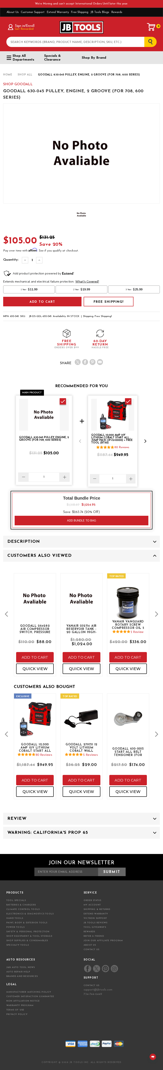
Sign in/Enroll (24, 26)
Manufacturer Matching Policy (28, 992)
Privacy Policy (17, 1014)
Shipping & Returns (97, 909)
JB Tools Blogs (99, 12)
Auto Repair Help (18, 972)
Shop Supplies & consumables (27, 940)
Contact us (91, 985)
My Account (92, 905)
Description (23, 542)
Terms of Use (15, 1010)
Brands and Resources (22, 976)
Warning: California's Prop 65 (47, 833)
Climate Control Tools (23, 909)
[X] (78, 362)
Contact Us (91, 949)
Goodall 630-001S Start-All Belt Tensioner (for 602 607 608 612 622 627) (128, 751)
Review (17, 819)
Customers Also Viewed (39, 556)
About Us (13, 12)
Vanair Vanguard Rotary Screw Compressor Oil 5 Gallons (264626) (128, 624)
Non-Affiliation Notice (23, 1001)
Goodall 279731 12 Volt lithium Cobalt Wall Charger (81, 747)
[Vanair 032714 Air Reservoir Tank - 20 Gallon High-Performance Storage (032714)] (81, 601)
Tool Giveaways (95, 927)
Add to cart (35, 657)
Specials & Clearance (52, 57)
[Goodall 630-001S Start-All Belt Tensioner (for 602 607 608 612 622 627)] (128, 721)
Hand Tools (14, 918)
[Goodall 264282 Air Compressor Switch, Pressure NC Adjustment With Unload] (35, 601)
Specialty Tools (17, 945)
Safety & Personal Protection (28, 932)
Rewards (116, 12)
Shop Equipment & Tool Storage (29, 936)
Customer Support (33, 12)
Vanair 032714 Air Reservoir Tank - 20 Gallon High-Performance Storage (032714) (81, 628)
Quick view (35, 668)
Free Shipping (79, 12)
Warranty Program (20, 1005)
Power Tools (15, 927)
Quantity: (11, 259)
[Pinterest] (93, 362)
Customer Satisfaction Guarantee (30, 996)
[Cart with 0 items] (151, 27)
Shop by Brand (94, 58)
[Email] (100, 362)
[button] (80, 441)
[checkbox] (63, 401)
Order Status (92, 900)
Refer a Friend (94, 936)
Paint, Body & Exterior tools (27, 923)
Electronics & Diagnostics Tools (30, 914)
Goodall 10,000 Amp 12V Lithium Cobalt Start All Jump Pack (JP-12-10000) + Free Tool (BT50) (35, 747)
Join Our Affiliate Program (103, 940)
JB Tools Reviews (95, 923)
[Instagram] (114, 969)
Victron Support (95, 918)
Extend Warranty (58, 12)
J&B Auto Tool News (20, 967)
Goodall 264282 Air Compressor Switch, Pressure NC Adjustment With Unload (35, 628)
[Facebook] (85, 362)
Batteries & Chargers (21, 905)
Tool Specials (16, 900)
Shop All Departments (23, 57)
